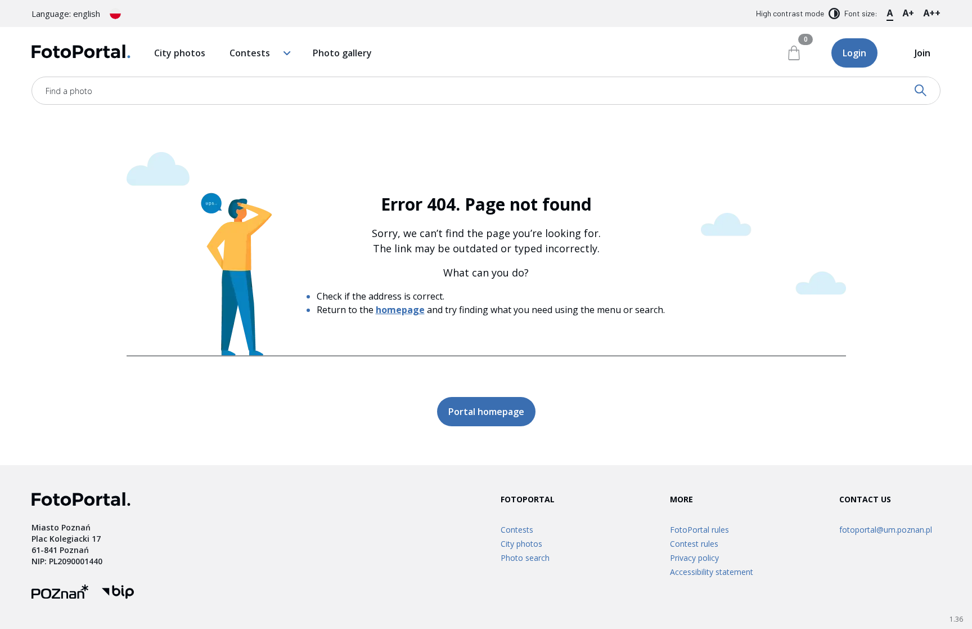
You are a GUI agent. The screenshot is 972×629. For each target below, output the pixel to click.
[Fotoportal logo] (81, 53)
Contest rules (694, 543)
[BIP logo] (118, 593)
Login (854, 53)
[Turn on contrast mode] (834, 13)
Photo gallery (342, 53)
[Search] (921, 90)
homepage (400, 310)
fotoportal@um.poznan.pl (885, 529)
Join (922, 53)
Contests (250, 53)
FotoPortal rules (699, 529)
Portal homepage (486, 411)
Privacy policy (694, 557)
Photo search (525, 557)
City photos (179, 53)
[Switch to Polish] (115, 13)
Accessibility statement (711, 571)
